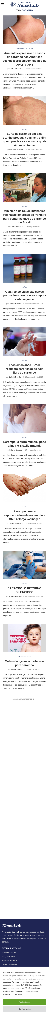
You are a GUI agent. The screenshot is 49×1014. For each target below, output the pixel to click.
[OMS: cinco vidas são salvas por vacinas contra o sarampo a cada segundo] (24, 268)
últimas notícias (11, 948)
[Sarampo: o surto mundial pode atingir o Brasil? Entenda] (24, 418)
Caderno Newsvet (9, 964)
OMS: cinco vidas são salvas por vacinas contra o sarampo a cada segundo (24, 295)
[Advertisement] (24, 809)
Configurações (25, 1009)
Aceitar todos (24, 1002)
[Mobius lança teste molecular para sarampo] (24, 638)
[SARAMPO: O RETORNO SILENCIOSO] (24, 565)
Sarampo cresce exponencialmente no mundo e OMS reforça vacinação (24, 515)
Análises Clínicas (9, 952)
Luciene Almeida (16, 669)
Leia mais (18, 994)
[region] (24, 990)
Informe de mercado (10, 960)
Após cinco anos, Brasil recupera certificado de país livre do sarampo (24, 368)
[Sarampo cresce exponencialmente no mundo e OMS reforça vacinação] (24, 488)
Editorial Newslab (16, 69)
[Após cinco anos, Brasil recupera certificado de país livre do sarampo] (24, 341)
